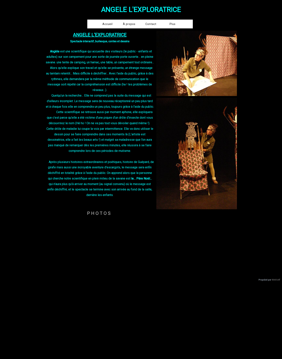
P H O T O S (98, 213)
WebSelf (276, 279)
